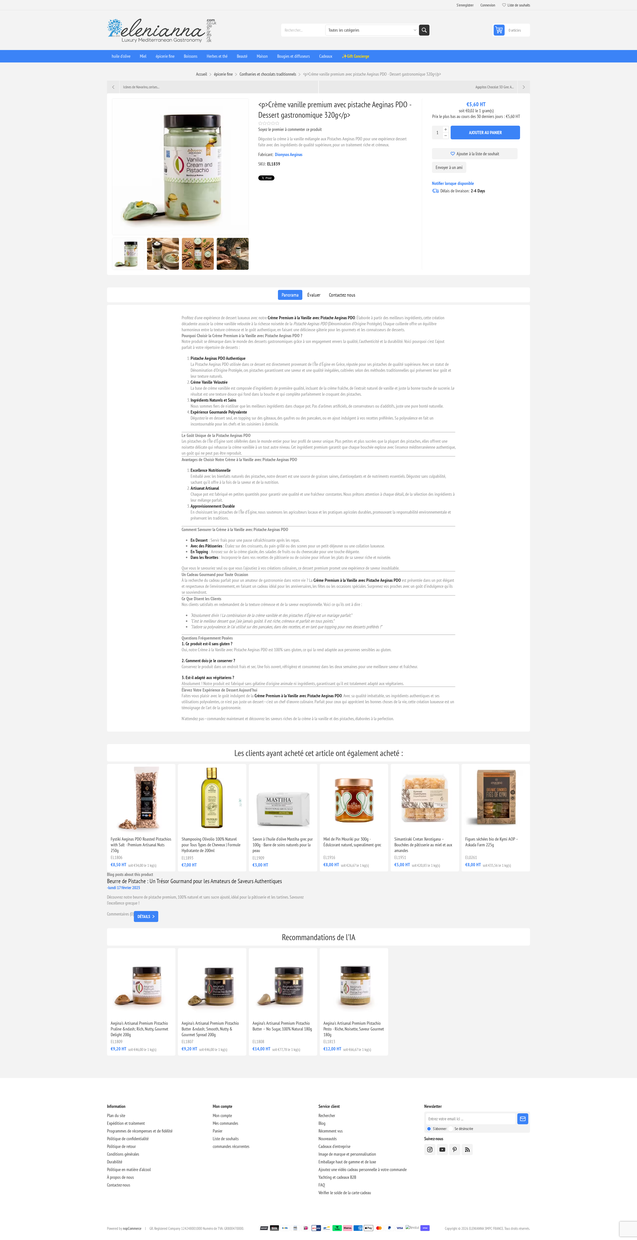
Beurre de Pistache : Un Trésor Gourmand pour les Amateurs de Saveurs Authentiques (194, 881)
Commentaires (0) (120, 914)
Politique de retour (121, 1146)
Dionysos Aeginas (288, 154)
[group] (425, 798)
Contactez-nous (118, 1185)
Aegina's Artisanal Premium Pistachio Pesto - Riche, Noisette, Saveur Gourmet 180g (353, 1028)
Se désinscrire (464, 1128)
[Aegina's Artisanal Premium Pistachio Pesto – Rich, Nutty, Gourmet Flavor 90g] (354, 982)
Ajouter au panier (485, 132)
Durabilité (114, 1162)
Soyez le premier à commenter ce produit (290, 129)
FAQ (321, 1185)
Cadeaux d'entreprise (334, 1146)
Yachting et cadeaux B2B (337, 1177)
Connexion (487, 4)
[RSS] (467, 1149)
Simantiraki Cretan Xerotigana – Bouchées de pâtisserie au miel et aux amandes (423, 844)
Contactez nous (342, 295)
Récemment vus (330, 1131)
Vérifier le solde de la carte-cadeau (344, 1192)
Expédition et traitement (126, 1123)
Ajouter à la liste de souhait (478, 154)
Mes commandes (225, 1123)
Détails (144, 916)
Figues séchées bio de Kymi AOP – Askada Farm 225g (491, 842)
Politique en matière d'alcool (129, 1169)
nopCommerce (132, 1228)
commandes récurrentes (231, 1146)
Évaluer (313, 295)
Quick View (130, 824)
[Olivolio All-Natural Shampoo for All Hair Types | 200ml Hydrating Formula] (212, 798)
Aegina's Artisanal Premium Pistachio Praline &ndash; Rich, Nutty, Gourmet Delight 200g (139, 1028)
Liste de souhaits (226, 1138)
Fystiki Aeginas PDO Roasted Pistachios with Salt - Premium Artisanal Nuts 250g (141, 844)
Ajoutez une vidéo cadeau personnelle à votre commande (362, 1169)
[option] (128, 254)
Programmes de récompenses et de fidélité (139, 1131)
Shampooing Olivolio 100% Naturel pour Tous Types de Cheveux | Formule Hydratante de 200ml (211, 844)
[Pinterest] (454, 1149)
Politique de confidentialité (128, 1138)
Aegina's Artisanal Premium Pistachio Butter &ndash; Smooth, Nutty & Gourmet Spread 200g (210, 1028)
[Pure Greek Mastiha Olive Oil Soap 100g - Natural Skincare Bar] (283, 798)
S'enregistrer (465, 4)
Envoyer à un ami (449, 167)
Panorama (290, 295)
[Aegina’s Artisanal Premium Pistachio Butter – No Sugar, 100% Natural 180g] (283, 982)
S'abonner (439, 1128)
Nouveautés (327, 1138)
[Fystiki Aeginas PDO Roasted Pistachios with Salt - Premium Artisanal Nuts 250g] (141, 798)
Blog (321, 1123)
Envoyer (522, 1118)
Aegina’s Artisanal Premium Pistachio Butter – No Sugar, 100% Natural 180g (282, 1026)
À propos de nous (120, 1177)
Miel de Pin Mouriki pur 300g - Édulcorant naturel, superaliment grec (352, 842)
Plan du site (116, 1115)
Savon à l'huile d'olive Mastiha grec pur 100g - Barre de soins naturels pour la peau (283, 844)
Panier (217, 1131)
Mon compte (222, 1115)
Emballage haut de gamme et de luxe (347, 1162)
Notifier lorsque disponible (453, 183)
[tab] (290, 295)
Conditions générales (123, 1154)
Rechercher (424, 30)
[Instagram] (429, 1149)
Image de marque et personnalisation (347, 1154)
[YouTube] (442, 1149)
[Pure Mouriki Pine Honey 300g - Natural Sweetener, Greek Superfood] (354, 798)
